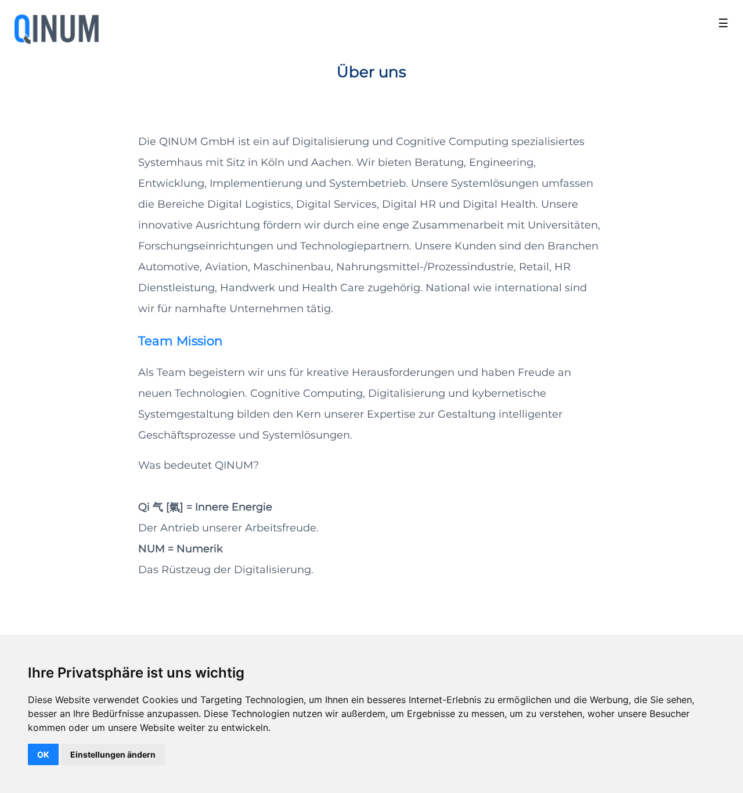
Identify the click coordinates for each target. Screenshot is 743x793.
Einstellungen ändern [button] (113, 754)
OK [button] (43, 754)
